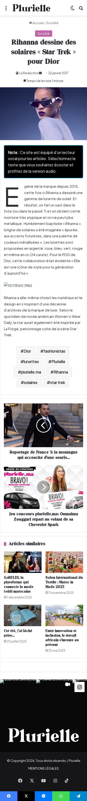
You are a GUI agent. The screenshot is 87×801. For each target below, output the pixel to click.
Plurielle (58, 361)
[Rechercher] (81, 9)
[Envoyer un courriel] (40, 73)
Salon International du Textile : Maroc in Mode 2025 (64, 582)
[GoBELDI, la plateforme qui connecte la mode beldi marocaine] (23, 562)
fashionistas (54, 351)
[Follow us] (79, 686)
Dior (27, 351)
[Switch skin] (72, 9)
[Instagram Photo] (18, 697)
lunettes (31, 361)
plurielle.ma (31, 371)
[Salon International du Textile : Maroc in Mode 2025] (64, 562)
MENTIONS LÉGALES (43, 768)
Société (52, 23)
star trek (57, 382)
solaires (30, 382)
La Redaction (28, 73)
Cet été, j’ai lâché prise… (18, 633)
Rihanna (61, 371)
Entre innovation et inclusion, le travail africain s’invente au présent (62, 637)
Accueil (38, 23)
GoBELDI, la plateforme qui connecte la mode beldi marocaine (18, 584)
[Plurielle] (31, 7)
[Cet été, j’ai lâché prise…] (23, 615)
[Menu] (6, 9)
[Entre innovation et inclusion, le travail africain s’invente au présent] (64, 615)
